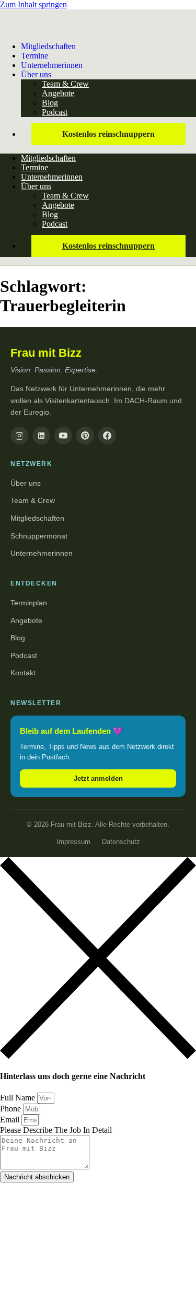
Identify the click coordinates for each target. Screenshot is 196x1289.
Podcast (54, 112)
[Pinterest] (85, 435)
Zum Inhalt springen (33, 4)
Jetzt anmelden (98, 778)
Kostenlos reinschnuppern (108, 134)
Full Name (18, 1097)
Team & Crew (65, 83)
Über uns (36, 74)
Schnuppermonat (38, 536)
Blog (50, 102)
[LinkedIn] (41, 435)
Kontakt (23, 673)
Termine (34, 167)
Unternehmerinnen (52, 65)
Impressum (73, 842)
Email (10, 1119)
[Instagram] (19, 435)
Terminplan (28, 603)
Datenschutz (121, 842)
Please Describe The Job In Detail (56, 1130)
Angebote (58, 93)
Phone (11, 1108)
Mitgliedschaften (48, 46)
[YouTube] (63, 435)
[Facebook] (107, 435)
